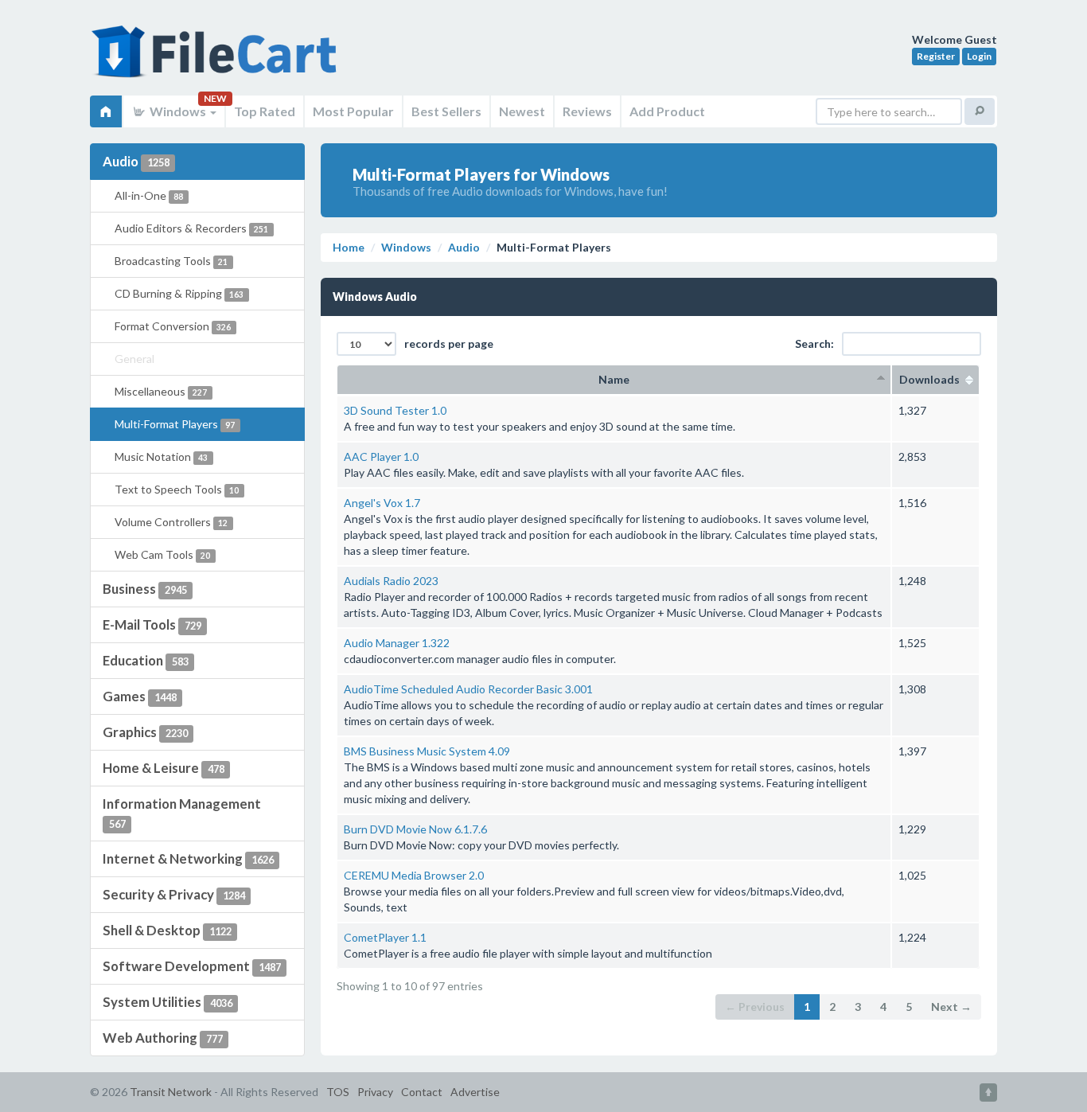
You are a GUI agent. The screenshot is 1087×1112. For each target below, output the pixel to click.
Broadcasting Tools (171, 260)
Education (146, 660)
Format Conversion (173, 326)
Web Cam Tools (162, 554)
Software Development (192, 966)
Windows (177, 111)
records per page (448, 343)
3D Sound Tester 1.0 (395, 410)
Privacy (375, 1091)
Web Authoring (163, 1037)
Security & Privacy (174, 894)
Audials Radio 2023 (391, 580)
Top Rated (264, 111)
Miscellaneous (161, 391)
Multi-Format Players (175, 424)
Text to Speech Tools (177, 489)
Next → (951, 1006)
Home (348, 247)
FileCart (217, 60)
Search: (814, 343)
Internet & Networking (188, 858)
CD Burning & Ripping (179, 293)
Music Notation (161, 456)
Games (140, 696)
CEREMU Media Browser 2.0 (414, 875)
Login (979, 56)
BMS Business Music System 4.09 (427, 751)
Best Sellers (446, 111)
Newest (522, 111)
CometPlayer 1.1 (385, 937)
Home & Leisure (163, 767)
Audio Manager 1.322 (397, 643)
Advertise (475, 1091)
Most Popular (353, 111)
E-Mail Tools (152, 624)
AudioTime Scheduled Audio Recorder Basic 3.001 (468, 689)
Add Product (667, 111)
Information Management (182, 812)
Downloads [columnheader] (935, 379)
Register (936, 56)
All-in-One (149, 195)
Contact (421, 1091)
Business (145, 588)
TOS (337, 1091)
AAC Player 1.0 (381, 456)
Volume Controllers (171, 522)
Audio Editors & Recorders (191, 228)
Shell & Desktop (167, 930)
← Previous (755, 1006)
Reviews (587, 111)
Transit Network (171, 1091)
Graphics (145, 732)
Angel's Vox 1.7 (382, 502)
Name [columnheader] (613, 379)
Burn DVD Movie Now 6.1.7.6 (415, 829)
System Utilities (167, 1001)
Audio (136, 161)
